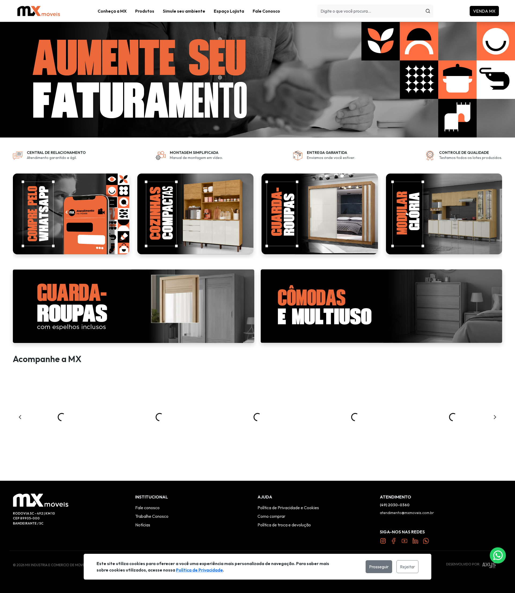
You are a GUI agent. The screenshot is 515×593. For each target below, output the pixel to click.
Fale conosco (147, 507)
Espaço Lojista (229, 11)
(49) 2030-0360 (395, 504)
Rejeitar (407, 566)
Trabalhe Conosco (151, 516)
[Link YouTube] (404, 540)
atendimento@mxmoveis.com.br (407, 512)
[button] (145, 11)
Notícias (142, 524)
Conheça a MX (112, 11)
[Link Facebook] (394, 540)
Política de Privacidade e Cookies (288, 507)
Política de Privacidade (199, 570)
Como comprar (271, 516)
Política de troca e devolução (284, 524)
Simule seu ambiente (184, 11)
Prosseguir (379, 566)
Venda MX (484, 11)
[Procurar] (427, 11)
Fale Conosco (266, 11)
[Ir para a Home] (38, 10)
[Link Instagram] (383, 540)
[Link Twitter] (415, 540)
